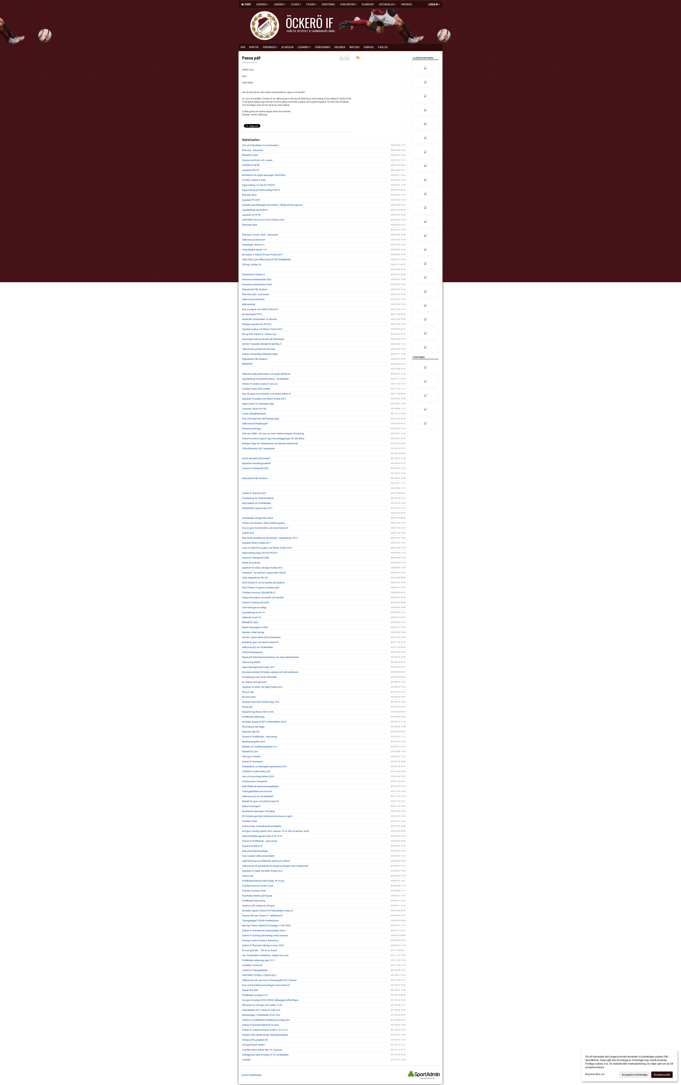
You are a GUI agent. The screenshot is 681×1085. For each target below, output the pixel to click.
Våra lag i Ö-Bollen (251, 756)
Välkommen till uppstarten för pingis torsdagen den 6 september (275, 866)
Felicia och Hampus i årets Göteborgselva (263, 523)
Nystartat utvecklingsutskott (256, 463)
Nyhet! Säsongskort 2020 (255, 627)
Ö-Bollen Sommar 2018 (253, 890)
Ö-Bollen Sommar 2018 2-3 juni (257, 885)
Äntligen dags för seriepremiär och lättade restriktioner (270, 443)
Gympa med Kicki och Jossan (257, 160)
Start (247, 4)
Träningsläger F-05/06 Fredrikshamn (260, 920)
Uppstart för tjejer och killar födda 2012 (262, 871)
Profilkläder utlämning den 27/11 (258, 960)
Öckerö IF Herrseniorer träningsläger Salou (263, 930)
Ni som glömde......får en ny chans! (259, 950)
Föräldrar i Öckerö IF (252, 965)
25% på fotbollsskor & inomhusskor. (260, 145)
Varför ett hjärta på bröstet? (256, 458)
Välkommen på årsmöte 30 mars (258, 349)
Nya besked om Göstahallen (256, 503)
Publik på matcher (251, 562)
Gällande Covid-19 (251, 617)
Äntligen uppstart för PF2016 (256, 324)
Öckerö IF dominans (252, 761)
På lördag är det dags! (253, 726)
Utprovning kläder (251, 662)
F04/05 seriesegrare (252, 652)
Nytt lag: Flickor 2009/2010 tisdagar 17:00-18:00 (266, 925)
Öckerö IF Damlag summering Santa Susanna (265, 935)
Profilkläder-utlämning (253, 716)
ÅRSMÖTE (247, 364)
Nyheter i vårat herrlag (253, 632)
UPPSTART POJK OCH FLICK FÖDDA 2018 (263, 219)
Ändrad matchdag (251, 428)
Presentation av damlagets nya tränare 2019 (264, 766)
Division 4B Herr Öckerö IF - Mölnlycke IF (262, 915)
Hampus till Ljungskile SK (255, 1039)
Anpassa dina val (594, 1074)
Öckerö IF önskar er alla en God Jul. (260, 383)
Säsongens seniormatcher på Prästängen (263, 339)
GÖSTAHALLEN (386, 4)
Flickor (295, 4)
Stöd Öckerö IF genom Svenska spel (260, 587)
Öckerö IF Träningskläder (255, 970)
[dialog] (629, 1065)
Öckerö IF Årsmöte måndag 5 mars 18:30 (263, 945)
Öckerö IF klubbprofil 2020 (255, 557)
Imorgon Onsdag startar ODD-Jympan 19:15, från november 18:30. (275, 831)
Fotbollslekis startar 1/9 (254, 249)
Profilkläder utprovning (253, 900)
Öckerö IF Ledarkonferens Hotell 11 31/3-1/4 (264, 1030)
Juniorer (279, 4)
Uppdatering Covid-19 (253, 612)
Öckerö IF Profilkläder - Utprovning (259, 736)
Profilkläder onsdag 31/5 (254, 995)
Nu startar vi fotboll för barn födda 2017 (262, 254)
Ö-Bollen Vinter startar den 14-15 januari (262, 1049)
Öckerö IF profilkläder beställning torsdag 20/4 (266, 1020)
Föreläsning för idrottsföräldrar (258, 498)
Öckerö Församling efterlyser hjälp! (260, 354)
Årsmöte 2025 (249, 195)
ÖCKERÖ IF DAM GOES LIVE (256, 771)
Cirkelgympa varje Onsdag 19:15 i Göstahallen (265, 1054)
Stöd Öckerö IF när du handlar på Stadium (263, 582)
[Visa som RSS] (357, 58)
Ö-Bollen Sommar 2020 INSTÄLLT (259, 592)
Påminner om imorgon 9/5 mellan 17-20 (262, 1005)
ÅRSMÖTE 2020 (250, 622)
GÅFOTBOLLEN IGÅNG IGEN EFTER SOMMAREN (266, 259)
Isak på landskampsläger (255, 851)
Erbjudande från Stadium (254, 289)
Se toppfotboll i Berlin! (253, 1044)
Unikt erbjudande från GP (255, 577)
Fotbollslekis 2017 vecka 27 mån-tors (261, 1010)
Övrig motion (347, 4)
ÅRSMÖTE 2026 (250, 155)
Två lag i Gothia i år (251, 264)
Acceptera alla (662, 1074)
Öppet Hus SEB (250, 990)
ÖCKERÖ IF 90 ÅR (251, 165)
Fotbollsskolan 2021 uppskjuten (258, 448)
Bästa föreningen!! (251, 806)
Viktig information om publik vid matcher (263, 597)
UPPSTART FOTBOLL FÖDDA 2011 (259, 975)
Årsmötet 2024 (249, 224)
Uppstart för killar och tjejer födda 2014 (262, 567)
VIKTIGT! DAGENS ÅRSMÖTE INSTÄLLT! (262, 344)
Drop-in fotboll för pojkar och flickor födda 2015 (267, 547)
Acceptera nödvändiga (634, 1074)
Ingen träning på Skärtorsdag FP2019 (261, 190)
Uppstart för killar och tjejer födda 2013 (262, 687)
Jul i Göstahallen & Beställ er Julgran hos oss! (265, 955)
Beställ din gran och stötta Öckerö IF (260, 801)
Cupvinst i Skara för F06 (254, 408)
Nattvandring (248, 304)
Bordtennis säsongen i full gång (258, 811)
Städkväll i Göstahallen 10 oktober (259, 319)
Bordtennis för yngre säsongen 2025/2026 (263, 175)
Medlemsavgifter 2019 (253, 741)
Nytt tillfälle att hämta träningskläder (260, 786)
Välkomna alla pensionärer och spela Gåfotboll (266, 374)
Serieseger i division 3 (253, 244)
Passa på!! (251, 58)
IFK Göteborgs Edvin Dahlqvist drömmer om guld (267, 816)
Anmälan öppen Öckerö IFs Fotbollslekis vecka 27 (267, 910)
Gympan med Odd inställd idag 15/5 (260, 702)
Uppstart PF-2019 (251, 200)
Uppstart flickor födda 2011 (256, 543)
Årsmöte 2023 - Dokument (255, 294)
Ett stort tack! (249, 697)
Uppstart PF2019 (250, 170)
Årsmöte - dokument (252, 150)
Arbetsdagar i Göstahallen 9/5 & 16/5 (261, 1015)
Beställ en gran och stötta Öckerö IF (260, 642)
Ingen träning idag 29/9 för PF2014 (259, 552)
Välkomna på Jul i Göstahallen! (257, 796)
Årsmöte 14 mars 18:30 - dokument (260, 234)
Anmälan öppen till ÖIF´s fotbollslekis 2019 (264, 721)
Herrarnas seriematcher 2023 (256, 279)
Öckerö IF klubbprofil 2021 (255, 468)
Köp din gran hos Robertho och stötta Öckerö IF (266, 393)
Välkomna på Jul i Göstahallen (257, 647)
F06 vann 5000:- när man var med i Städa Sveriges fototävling (273, 433)
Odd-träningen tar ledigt (254, 607)
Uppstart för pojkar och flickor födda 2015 (264, 398)
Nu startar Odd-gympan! (254, 682)
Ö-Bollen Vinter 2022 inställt (256, 388)
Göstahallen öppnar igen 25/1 (257, 508)
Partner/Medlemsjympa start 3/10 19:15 (262, 836)
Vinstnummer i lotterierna (254, 781)
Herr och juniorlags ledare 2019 (258, 776)
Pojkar (310, 4)
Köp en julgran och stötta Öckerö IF (260, 309)
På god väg (248, 692)
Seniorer (261, 4)
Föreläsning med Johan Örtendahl (259, 677)
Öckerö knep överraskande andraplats (261, 826)
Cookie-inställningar (251, 1075)
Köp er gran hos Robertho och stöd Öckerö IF (265, 528)
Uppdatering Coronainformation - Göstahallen (265, 379)
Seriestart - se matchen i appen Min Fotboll (264, 572)
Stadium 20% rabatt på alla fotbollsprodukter (265, 1035)
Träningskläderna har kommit (257, 791)
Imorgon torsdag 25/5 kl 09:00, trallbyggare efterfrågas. (270, 1000)
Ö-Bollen (246, 1059)
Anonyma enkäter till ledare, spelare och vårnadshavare (270, 672)
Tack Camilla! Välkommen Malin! (258, 856)
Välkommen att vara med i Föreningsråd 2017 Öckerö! (269, 980)
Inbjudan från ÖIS (251, 731)
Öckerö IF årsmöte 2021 (254, 493)
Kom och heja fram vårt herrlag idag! (260, 418)
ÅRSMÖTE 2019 (250, 751)
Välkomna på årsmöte (253, 299)
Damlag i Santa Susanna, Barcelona (260, 940)
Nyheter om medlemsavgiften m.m (259, 746)
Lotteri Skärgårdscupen (254, 413)
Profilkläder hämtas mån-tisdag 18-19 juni (263, 880)
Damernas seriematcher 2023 (257, 284)
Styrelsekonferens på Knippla (257, 895)
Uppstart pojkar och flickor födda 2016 (262, 329)
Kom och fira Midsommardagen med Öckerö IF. (266, 985)
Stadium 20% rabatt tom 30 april (258, 905)
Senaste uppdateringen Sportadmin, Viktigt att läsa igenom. (272, 205)
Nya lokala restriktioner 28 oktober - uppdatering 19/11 (270, 538)
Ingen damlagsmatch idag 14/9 (258, 667)
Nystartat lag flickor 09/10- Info (258, 711)
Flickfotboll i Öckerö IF (253, 274)
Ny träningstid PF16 (252, 314)
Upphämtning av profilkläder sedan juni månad (266, 861)
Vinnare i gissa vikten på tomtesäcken (261, 637)
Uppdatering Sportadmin (255, 210)
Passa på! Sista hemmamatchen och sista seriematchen (270, 657)
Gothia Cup (247, 875)
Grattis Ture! (248, 533)
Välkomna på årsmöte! (253, 239)
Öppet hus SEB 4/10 (252, 846)
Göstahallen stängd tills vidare (257, 518)
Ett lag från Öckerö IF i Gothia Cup (259, 334)
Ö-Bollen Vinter (249, 821)
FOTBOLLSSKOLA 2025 (254, 180)
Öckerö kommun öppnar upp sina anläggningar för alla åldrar (273, 438)
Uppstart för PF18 (251, 215)
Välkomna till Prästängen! (255, 423)
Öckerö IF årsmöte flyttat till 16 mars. (260, 1025)
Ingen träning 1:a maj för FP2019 (258, 185)
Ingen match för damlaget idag (258, 403)
